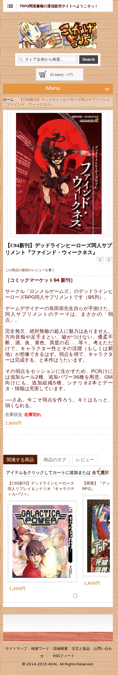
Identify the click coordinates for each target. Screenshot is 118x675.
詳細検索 (60, 648)
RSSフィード (63, 655)
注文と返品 (81, 648)
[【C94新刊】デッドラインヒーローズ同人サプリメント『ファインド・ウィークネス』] (58, 173)
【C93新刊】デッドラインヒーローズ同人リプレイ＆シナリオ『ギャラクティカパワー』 (41, 489)
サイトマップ (16, 648)
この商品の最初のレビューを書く (30, 270)
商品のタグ (55, 459)
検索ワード (40, 648)
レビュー (85, 459)
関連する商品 (20, 459)
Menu (53, 87)
